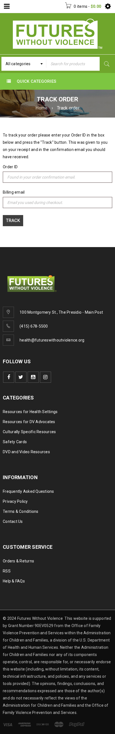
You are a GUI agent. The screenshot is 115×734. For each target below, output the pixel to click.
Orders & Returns (18, 561)
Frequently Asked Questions (28, 491)
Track (13, 220)
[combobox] (23, 64)
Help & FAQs (14, 581)
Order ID (10, 167)
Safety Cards (15, 442)
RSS (7, 571)
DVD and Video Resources (26, 452)
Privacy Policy (15, 501)
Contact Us (13, 521)
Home (41, 108)
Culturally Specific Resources (29, 432)
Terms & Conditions (21, 511)
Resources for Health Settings (30, 411)
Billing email (14, 192)
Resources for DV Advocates (29, 422)
